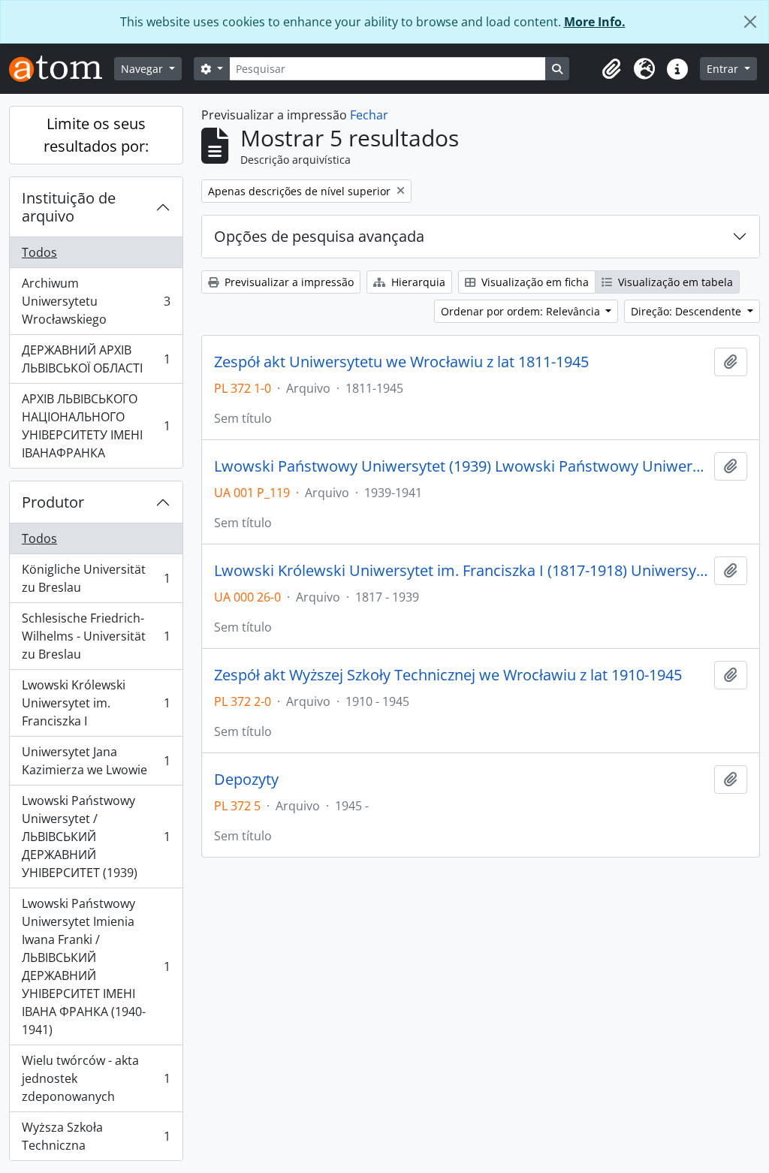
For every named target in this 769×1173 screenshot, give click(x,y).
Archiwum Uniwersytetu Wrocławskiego (95, 301)
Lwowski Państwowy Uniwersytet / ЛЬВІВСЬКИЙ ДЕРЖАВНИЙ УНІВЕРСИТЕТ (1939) (95, 836)
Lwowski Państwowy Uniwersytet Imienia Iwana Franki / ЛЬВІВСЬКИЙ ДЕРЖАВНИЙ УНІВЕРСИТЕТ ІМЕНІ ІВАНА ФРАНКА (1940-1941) (95, 966)
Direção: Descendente (687, 311)
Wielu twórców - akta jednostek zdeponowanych (95, 1078)
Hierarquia (416, 282)
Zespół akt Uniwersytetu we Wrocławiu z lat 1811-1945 (401, 362)
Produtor (53, 502)
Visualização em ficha (533, 282)
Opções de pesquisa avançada (319, 236)
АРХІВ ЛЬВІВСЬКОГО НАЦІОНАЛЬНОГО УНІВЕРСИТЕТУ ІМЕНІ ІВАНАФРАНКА (95, 425)
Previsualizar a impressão (288, 282)
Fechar (369, 115)
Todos (39, 252)
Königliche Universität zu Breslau (95, 578)
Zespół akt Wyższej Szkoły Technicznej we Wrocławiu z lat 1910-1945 (448, 675)
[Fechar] (750, 22)
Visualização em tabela (674, 282)
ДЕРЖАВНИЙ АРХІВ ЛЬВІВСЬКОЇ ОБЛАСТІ (95, 359)
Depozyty (246, 779)
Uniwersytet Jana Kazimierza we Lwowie (95, 760)
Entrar (724, 69)
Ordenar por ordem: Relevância (522, 311)
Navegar (143, 69)
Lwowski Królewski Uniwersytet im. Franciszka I (95, 703)
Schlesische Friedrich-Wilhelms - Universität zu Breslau (95, 636)
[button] (611, 69)
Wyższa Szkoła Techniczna (95, 1136)
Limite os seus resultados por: (96, 134)
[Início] (61, 69)
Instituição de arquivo (69, 207)
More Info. (595, 22)
